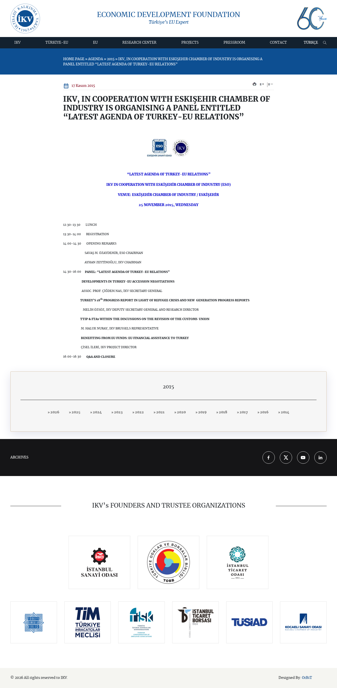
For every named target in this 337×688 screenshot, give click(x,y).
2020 (181, 412)
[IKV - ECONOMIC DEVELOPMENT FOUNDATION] (25, 18)
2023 (118, 412)
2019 (201, 412)
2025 (75, 412)
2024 (97, 412)
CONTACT (278, 42)
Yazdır (254, 84)
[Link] (99, 562)
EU (95, 42)
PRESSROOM (234, 42)
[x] (286, 457)
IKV (17, 42)
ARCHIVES (19, 457)
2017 (243, 412)
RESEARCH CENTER (139, 42)
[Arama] (325, 42)
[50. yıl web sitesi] (312, 18)
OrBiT (307, 678)
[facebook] (268, 457)
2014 (284, 412)
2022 (139, 412)
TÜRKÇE (311, 42)
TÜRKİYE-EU (56, 42)
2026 (54, 412)
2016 (263, 412)
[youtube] (303, 457)
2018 (222, 412)
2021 (160, 412)
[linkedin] (320, 457)
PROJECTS (190, 42)
